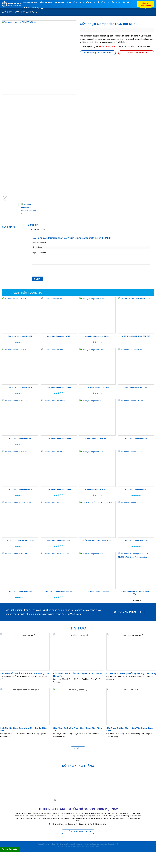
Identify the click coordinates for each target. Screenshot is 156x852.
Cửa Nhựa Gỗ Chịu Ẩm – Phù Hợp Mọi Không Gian (24, 673)
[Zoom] (5, 198)
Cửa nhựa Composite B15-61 (20, 387)
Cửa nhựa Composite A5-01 (58, 540)
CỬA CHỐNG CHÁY (75, 2)
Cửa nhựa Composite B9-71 (97, 591)
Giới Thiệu (39, 2)
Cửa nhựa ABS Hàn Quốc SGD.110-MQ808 (136, 592)
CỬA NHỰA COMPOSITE (26, 12)
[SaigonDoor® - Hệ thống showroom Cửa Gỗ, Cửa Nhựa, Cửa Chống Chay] (11, 4)
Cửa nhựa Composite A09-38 (20, 591)
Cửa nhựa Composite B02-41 (97, 336)
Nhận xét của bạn (39, 253)
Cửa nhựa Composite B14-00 (59, 438)
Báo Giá (125, 2)
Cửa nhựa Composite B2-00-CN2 (58, 591)
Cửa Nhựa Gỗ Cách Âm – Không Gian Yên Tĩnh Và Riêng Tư (77, 674)
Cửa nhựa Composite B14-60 (136, 540)
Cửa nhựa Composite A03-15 (20, 438)
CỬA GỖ (48, 2)
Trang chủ (28, 2)
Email (95, 267)
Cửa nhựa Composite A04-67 (20, 489)
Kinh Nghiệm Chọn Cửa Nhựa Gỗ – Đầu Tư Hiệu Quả (23, 729)
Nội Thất (89, 2)
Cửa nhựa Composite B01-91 (20, 336)
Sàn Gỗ (100, 2)
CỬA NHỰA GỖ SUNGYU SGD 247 (136, 336)
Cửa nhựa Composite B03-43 (136, 438)
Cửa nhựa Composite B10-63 (59, 489)
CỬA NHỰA (59, 2)
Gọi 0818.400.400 (9, 849)
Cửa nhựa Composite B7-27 (58, 336)
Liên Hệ (35, 8)
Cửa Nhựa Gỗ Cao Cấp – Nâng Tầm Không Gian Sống (129, 729)
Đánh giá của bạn (39, 242)
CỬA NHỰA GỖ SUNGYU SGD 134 (97, 540)
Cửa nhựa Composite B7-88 (97, 387)
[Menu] (42, 8)
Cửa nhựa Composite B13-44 (59, 387)
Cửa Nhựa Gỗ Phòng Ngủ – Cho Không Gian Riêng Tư (77, 729)
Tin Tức (27, 8)
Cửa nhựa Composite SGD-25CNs (20, 540)
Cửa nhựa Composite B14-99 (136, 489)
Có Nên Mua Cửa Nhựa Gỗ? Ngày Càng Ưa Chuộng (131, 673)
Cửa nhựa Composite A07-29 (97, 438)
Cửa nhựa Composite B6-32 (136, 387)
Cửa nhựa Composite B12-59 (97, 489)
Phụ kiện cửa (113, 2)
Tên (33, 267)
